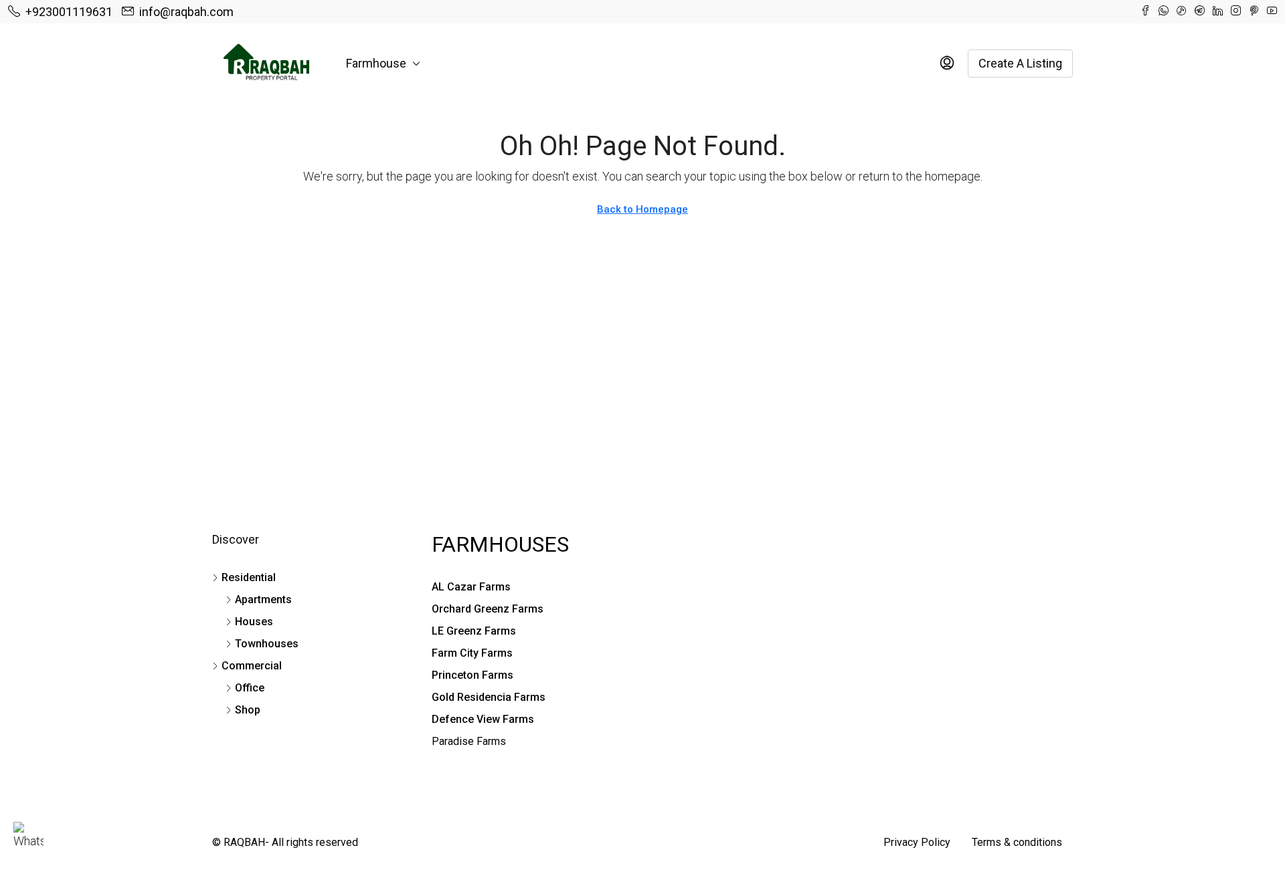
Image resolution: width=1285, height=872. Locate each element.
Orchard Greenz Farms (487, 609)
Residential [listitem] (249, 577)
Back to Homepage (642, 209)
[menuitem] (947, 63)
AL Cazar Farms (471, 586)
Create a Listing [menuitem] (1020, 63)
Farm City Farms (472, 653)
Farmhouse (376, 63)
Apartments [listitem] (263, 599)
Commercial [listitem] (252, 665)
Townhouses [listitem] (266, 643)
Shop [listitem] (247, 709)
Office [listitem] (249, 687)
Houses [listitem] (254, 621)
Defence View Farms (483, 719)
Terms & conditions (1017, 842)
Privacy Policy (916, 842)
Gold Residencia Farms (488, 697)
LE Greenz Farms (474, 631)
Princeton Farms (472, 675)
